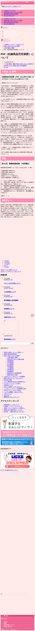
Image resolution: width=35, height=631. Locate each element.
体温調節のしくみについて (12, 404)
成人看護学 (10, 364)
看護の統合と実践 (12, 374)
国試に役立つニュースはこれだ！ (13, 378)
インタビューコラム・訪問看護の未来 (15, 388)
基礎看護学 (10, 361)
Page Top (4, 618)
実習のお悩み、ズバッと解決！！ (13, 352)
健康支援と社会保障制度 (14, 373)
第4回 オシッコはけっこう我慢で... (14, 408)
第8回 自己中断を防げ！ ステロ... (13, 410)
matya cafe (6, 395)
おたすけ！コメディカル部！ (12, 383)
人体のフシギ (8, 393)
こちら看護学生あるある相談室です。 (15, 381)
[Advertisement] (17, 239)
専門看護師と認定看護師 (11, 300)
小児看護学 (10, 368)
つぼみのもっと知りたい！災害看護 (14, 376)
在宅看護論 (10, 362)
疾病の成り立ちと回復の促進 (15, 359)
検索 (32, 343)
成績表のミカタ (8, 385)
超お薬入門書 (8, 380)
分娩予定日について (10, 317)
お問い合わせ (8, 626)
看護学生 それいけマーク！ (12, 397)
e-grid (6, 67)
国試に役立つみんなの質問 (24, 64)
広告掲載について (9, 624)
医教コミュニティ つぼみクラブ (9, 629)
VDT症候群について (10, 292)
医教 (5, 623)
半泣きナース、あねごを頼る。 (13, 390)
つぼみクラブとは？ (10, 10)
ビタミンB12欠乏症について (12, 283)
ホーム (6, 621)
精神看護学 (10, 371)
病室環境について (9, 308)
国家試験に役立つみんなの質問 (13, 12)
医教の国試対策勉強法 (10, 354)
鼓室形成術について (10, 339)
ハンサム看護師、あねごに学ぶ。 (13, 392)
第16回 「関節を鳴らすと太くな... (14, 411)
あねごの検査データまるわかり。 (13, 387)
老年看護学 (10, 366)
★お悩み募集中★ (9, 15)
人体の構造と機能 (10, 64)
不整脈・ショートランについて (13, 406)
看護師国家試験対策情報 (11, 14)
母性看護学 (23, 65)
